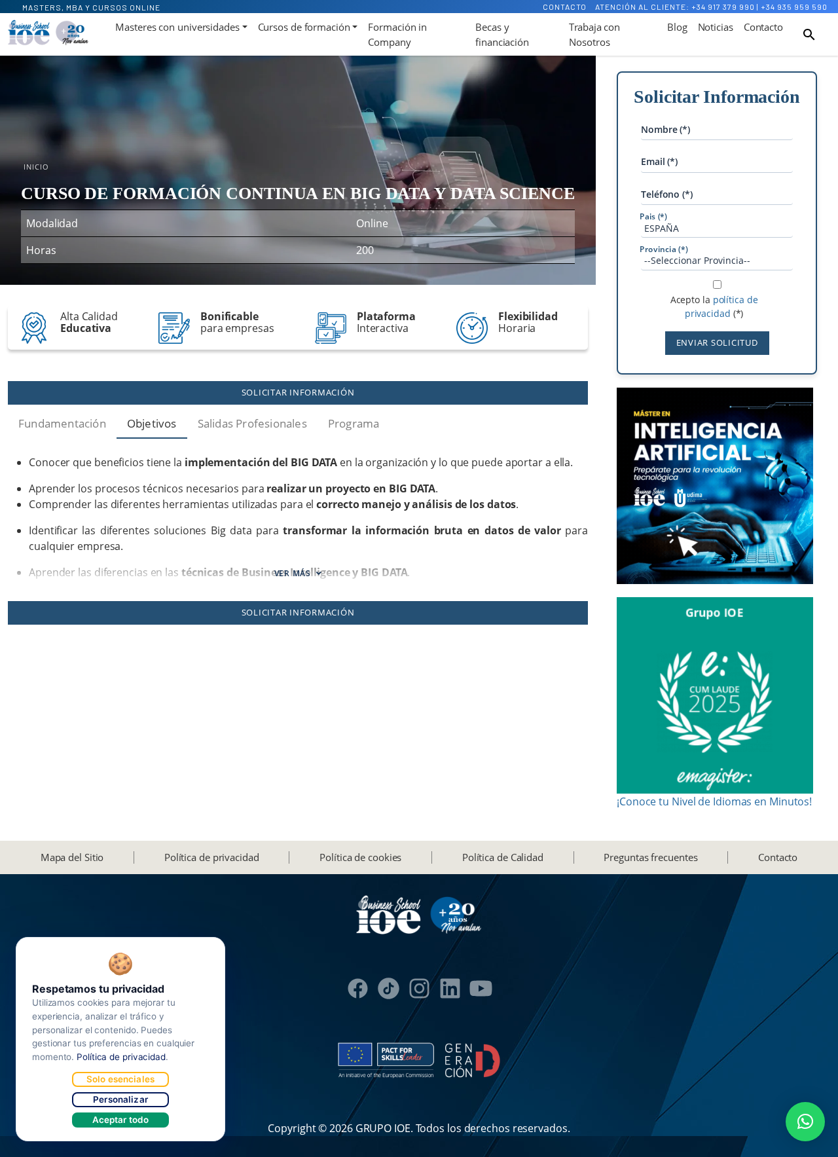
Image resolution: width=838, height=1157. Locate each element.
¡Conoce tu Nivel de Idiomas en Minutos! (714, 801)
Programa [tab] (354, 423)
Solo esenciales (120, 1079)
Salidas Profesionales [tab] (252, 423)
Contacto (565, 6)
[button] (805, 1121)
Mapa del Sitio (72, 857)
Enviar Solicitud (717, 342)
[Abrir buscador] (809, 34)
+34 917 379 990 (723, 6)
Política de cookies (360, 857)
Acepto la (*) (714, 306)
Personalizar (120, 1099)
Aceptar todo (120, 1119)
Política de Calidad (502, 857)
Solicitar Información (298, 392)
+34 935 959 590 (794, 6)
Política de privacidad (211, 857)
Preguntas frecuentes (650, 857)
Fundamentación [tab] (62, 423)
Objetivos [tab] (152, 423)
